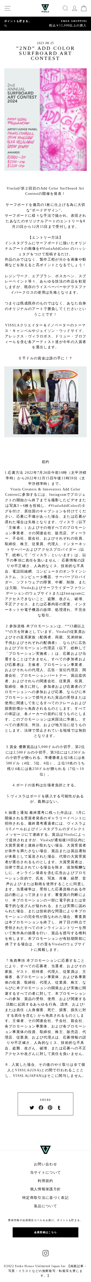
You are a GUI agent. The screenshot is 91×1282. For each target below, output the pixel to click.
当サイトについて (45, 1172)
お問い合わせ (45, 1164)
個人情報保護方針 (45, 1189)
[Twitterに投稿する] (32, 1107)
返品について (45, 1206)
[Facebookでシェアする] (41, 1107)
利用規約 (45, 1181)
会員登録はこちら (45, 1232)
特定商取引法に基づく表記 (45, 1198)
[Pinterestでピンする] (50, 1107)
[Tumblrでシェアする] (59, 1107)
